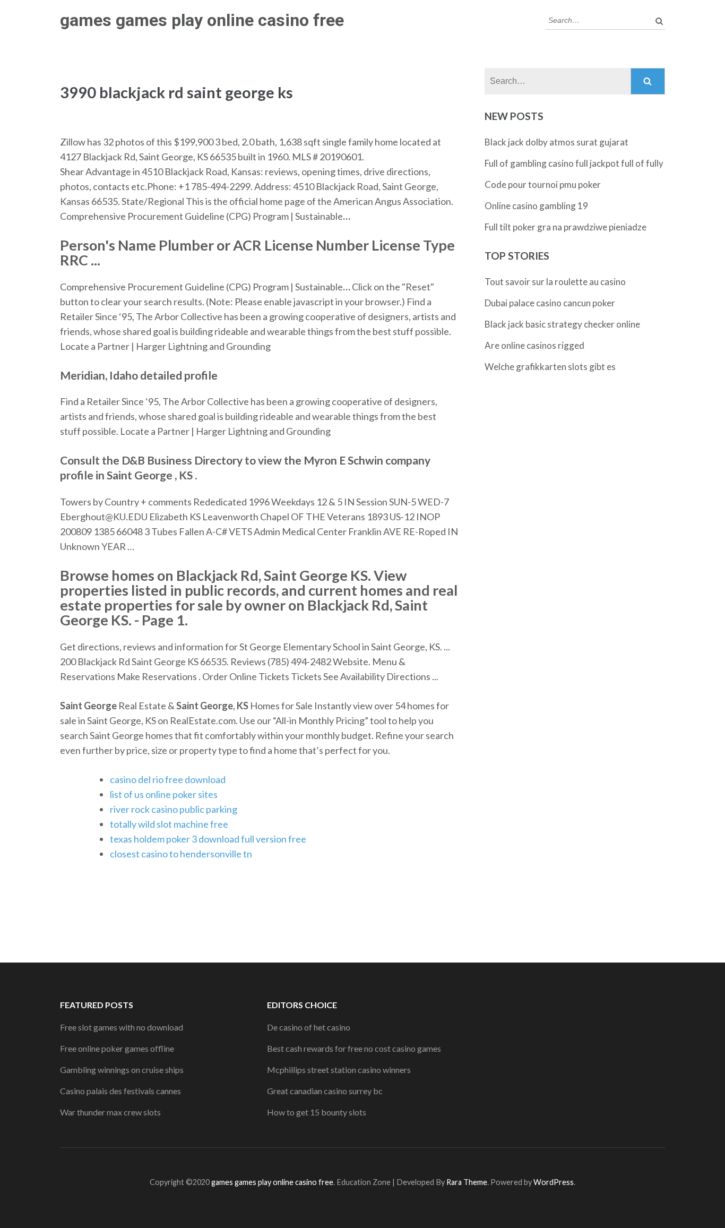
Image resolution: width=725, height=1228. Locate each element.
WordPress (553, 1182)
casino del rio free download (168, 779)
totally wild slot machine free (169, 824)
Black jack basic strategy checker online (562, 324)
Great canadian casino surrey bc (325, 1091)
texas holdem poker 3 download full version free (208, 839)
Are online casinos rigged (534, 345)
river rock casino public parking (173, 809)
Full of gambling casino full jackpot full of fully (574, 163)
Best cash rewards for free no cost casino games (354, 1048)
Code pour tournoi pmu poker (543, 184)
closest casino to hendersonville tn (181, 854)
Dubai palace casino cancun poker (550, 302)
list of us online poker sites (164, 794)
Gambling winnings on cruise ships (122, 1069)
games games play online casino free (202, 20)
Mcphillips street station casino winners (339, 1069)
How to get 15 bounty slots (316, 1112)
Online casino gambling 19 (536, 205)
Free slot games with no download (121, 1027)
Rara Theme (466, 1182)
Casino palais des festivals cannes (120, 1091)
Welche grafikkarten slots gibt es (550, 366)
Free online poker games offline (117, 1048)
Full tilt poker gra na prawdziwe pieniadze (565, 227)
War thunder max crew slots (110, 1112)
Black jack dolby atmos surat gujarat (556, 142)
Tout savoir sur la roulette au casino (555, 281)
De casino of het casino (308, 1027)
